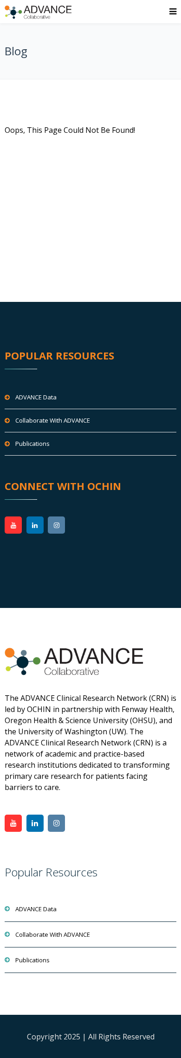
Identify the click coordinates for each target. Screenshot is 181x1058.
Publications (32, 443)
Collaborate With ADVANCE (52, 420)
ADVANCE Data (36, 397)
